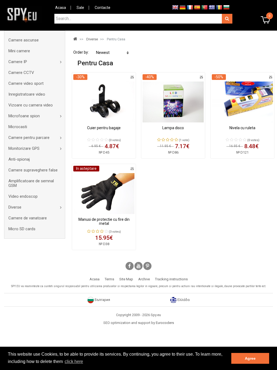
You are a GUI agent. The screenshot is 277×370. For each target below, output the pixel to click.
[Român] (219, 7)
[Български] (226, 7)
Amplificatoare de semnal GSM (31, 183)
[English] (175, 7)
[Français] (190, 7)
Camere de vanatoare (27, 218)
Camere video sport (26, 83)
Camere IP (17, 61)
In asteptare (86, 168)
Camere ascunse (23, 40)
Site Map (126, 279)
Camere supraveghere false (33, 170)
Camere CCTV (21, 72)
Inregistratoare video (26, 94)
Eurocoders (165, 323)
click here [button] (74, 361)
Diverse (14, 207)
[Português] (204, 7)
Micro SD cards (21, 228)
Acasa (60, 7)
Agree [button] (250, 358)
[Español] (197, 7)
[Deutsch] (182, 7)
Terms (109, 279)
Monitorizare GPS (23, 148)
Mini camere (19, 50)
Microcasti (17, 126)
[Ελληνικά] (212, 7)
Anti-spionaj (19, 159)
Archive (144, 279)
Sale (80, 7)
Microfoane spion (24, 115)
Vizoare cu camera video (30, 105)
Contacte (102, 7)
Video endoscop (23, 196)
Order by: (81, 52)
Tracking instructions (171, 279)
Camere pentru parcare (29, 137)
